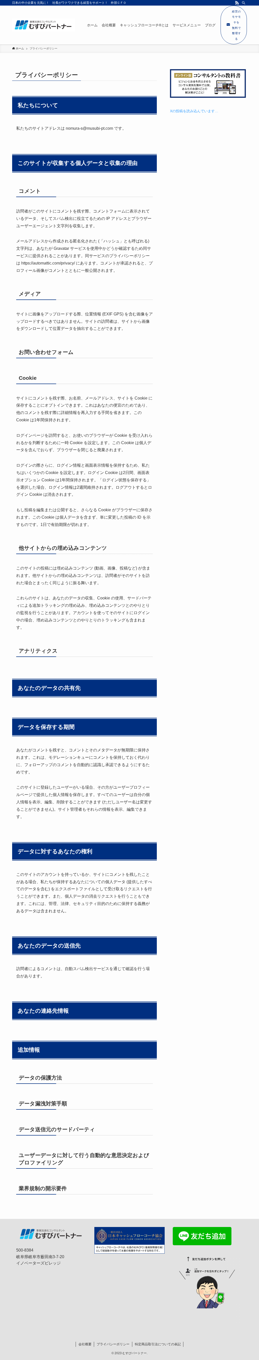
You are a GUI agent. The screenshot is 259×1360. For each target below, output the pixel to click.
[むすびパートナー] (43, 25)
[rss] (237, 3)
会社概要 (85, 1344)
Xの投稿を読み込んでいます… (194, 111)
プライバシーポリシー (113, 1344)
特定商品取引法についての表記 (158, 1344)
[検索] (243, 3)
